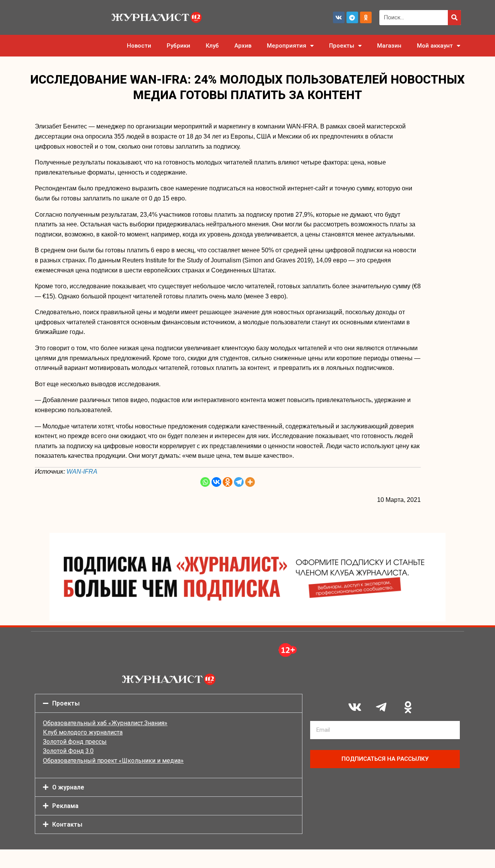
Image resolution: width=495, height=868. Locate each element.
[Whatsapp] (205, 482)
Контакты (67, 824)
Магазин (389, 45)
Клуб (212, 45)
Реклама (65, 806)
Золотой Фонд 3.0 (68, 751)
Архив (242, 45)
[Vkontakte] (216, 482)
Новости (139, 45)
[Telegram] (352, 17)
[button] (168, 703)
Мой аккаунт (435, 45)
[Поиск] (454, 17)
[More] (250, 482)
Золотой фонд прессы (75, 741)
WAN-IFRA (82, 471)
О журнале (68, 787)
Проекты (341, 45)
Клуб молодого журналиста (83, 732)
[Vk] (339, 17)
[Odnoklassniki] (366, 17)
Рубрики (178, 45)
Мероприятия (286, 45)
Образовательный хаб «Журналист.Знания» (105, 723)
